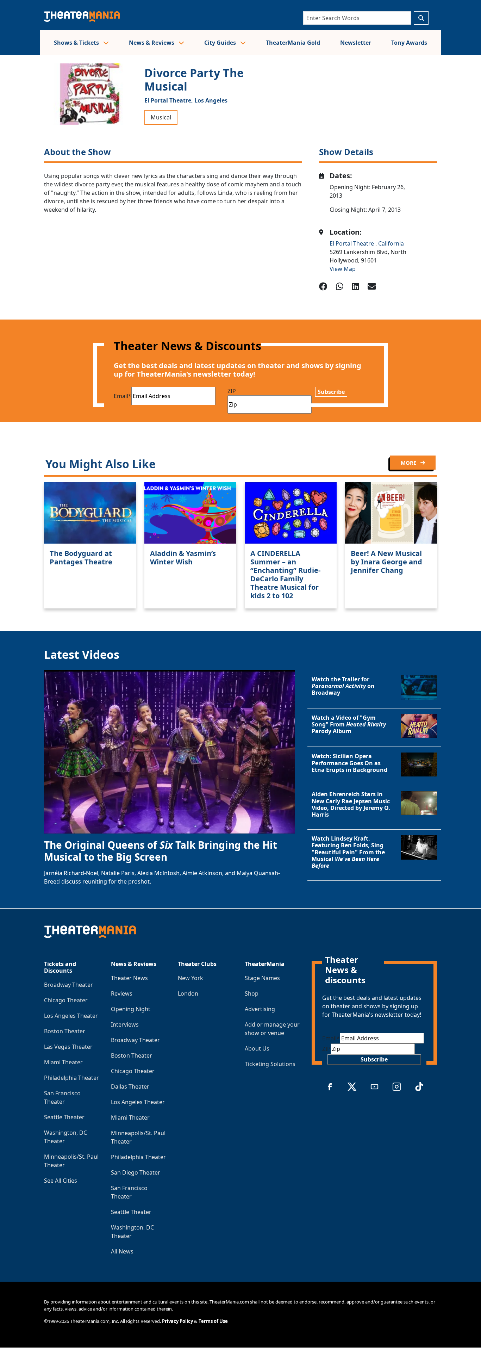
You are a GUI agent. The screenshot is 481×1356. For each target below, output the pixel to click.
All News (122, 1251)
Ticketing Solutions (270, 1064)
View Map (343, 269)
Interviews (125, 1024)
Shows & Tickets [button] (77, 43)
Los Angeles (210, 100)
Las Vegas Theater (68, 1047)
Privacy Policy (177, 1321)
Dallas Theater (130, 1086)
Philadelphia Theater (71, 1078)
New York (190, 978)
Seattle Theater (64, 1117)
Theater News (129, 978)
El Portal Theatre (352, 243)
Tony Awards (409, 43)
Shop (251, 993)
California (391, 243)
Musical (161, 117)
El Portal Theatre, (168, 100)
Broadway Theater (68, 985)
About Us (257, 1048)
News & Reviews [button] (152, 43)
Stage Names (262, 978)
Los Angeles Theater (71, 1016)
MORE (409, 462)
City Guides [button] (220, 43)
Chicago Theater (66, 1000)
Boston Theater (64, 1031)
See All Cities (60, 1180)
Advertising (260, 1009)
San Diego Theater (135, 1172)
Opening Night (130, 1009)
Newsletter (355, 43)
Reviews (121, 993)
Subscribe (331, 392)
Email (122, 396)
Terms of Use (213, 1321)
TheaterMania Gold (293, 43)
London (188, 993)
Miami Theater (63, 1062)
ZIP (231, 391)
